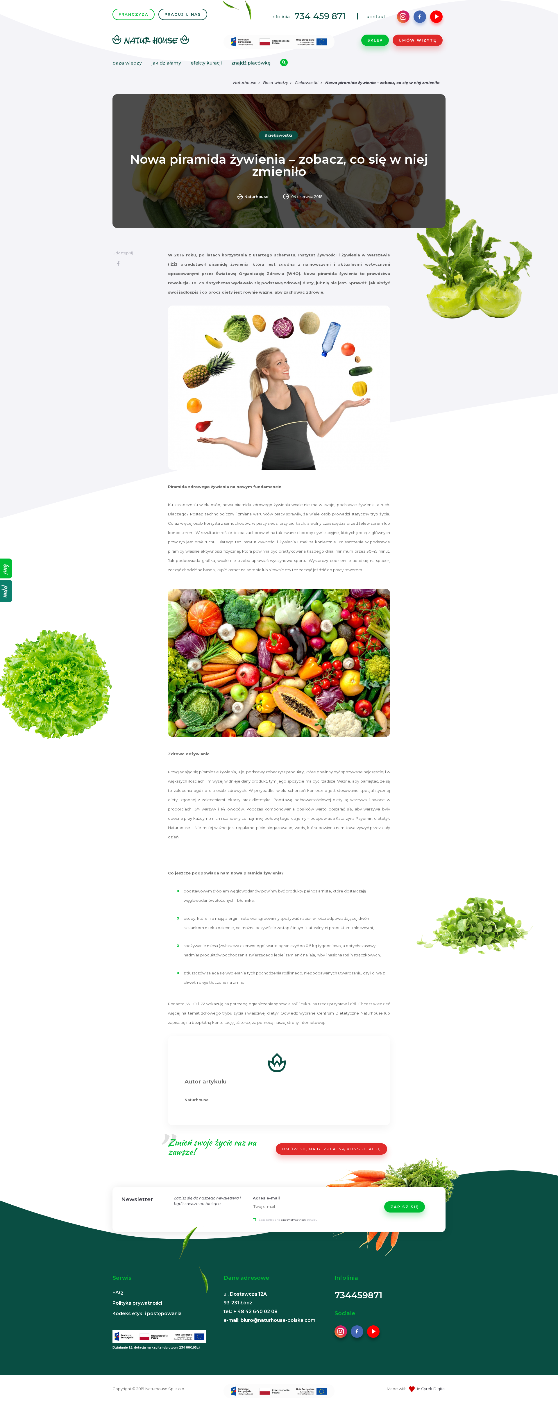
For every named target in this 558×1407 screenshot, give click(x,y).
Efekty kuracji (206, 63)
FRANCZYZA (134, 14)
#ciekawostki (278, 135)
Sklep (375, 40)
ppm (6, 591)
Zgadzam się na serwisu (288, 1219)
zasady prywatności (294, 1219)
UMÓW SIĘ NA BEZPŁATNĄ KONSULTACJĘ (331, 1149)
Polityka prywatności (137, 1303)
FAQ (117, 1292)
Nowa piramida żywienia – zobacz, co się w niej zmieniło (382, 82)
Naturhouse (244, 82)
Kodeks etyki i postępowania (147, 1313)
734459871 (358, 1295)
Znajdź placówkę (251, 63)
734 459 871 (320, 16)
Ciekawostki (307, 82)
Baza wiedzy (127, 63)
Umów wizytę (418, 40)
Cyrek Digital (433, 1388)
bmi (6, 569)
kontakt (375, 16)
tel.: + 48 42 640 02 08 (250, 1311)
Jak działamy (166, 63)
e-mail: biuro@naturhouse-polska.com (269, 1320)
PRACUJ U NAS (182, 14)
